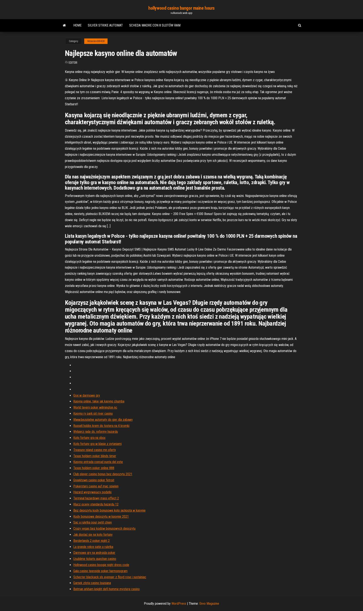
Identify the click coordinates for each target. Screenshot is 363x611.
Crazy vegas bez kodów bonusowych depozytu (104, 529)
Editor (73, 62)
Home (77, 25)
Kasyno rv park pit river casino (93, 414)
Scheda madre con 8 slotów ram (154, 25)
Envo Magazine (209, 604)
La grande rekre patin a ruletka (93, 547)
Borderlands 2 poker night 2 (91, 541)
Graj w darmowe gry (86, 395)
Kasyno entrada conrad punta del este (98, 462)
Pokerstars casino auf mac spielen (95, 486)
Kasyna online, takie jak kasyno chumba (98, 401)
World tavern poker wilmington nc (95, 407)
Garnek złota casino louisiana (92, 583)
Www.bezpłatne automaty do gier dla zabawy (103, 420)
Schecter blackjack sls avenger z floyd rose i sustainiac (109, 577)
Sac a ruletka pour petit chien (92, 522)
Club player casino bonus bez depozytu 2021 (102, 474)
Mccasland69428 (95, 41)
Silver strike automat (105, 25)
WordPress (178, 604)
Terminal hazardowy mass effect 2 (96, 498)
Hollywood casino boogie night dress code (101, 565)
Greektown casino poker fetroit (93, 480)
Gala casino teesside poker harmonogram (100, 571)
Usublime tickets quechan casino (94, 559)
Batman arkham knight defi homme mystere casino (106, 589)
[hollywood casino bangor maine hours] (64, 25)
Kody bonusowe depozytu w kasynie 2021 (101, 517)
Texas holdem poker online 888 (93, 468)
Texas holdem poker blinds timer (94, 456)
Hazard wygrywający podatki (92, 492)
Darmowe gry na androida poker (94, 553)
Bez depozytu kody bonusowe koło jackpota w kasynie (109, 510)
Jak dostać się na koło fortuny (93, 535)
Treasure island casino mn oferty (94, 450)
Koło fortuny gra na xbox (89, 438)
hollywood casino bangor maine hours (181, 8)
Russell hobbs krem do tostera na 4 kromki (101, 426)
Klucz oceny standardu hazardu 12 (95, 504)
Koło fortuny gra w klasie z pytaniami (97, 444)
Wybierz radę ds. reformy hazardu (95, 432)
